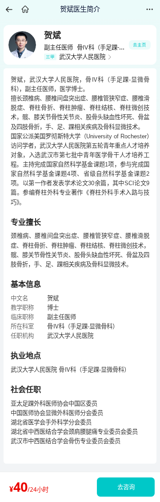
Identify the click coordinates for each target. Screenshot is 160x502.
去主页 (139, 45)
